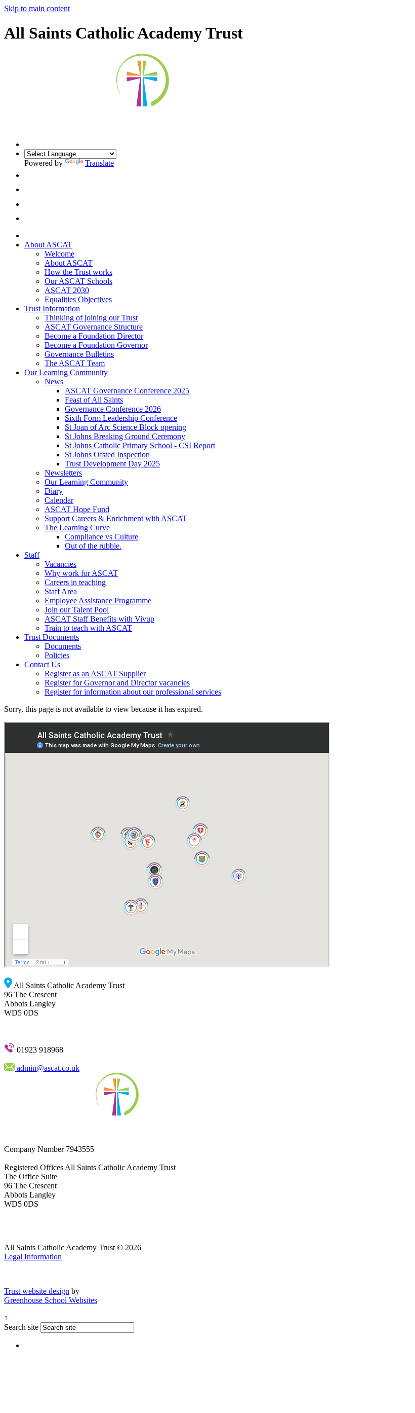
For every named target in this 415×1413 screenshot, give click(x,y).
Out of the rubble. (93, 545)
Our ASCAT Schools (78, 281)
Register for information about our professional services (133, 691)
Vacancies (60, 564)
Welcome (59, 253)
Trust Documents (51, 637)
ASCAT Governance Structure (94, 326)
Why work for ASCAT (81, 573)
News (54, 381)
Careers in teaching (75, 582)
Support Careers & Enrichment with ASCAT (116, 518)
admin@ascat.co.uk (47, 1068)
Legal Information (33, 1256)
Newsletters (63, 472)
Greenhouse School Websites (50, 1300)
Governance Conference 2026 (113, 409)
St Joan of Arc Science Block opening (125, 427)
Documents (63, 646)
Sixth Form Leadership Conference (121, 418)
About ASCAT (48, 244)
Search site (21, 1327)
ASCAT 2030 (67, 290)
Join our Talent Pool (77, 609)
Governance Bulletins (79, 354)
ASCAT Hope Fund (77, 509)
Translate (99, 163)
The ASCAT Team (75, 363)
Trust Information (52, 308)
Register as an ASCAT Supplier (95, 673)
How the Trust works (78, 272)
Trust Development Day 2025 (112, 463)
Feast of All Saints (94, 399)
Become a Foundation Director (94, 336)
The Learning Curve (77, 527)
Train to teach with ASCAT (88, 628)
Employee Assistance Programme (98, 600)
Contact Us (42, 664)
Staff (31, 555)
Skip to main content (37, 8)
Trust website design (36, 1291)
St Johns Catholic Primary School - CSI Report (140, 445)
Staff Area (61, 591)
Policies (57, 655)
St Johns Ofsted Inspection (107, 454)
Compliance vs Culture (101, 536)
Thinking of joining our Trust (91, 317)
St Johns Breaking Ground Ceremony (125, 436)
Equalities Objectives (78, 299)
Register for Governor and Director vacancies (117, 682)
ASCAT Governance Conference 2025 (127, 390)
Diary (54, 491)
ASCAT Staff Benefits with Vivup (99, 618)
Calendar (59, 500)
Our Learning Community (66, 372)
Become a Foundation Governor (96, 345)
